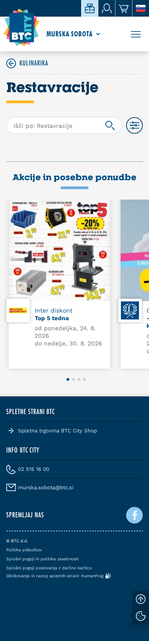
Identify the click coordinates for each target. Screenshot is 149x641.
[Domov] (21, 28)
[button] (68, 379)
